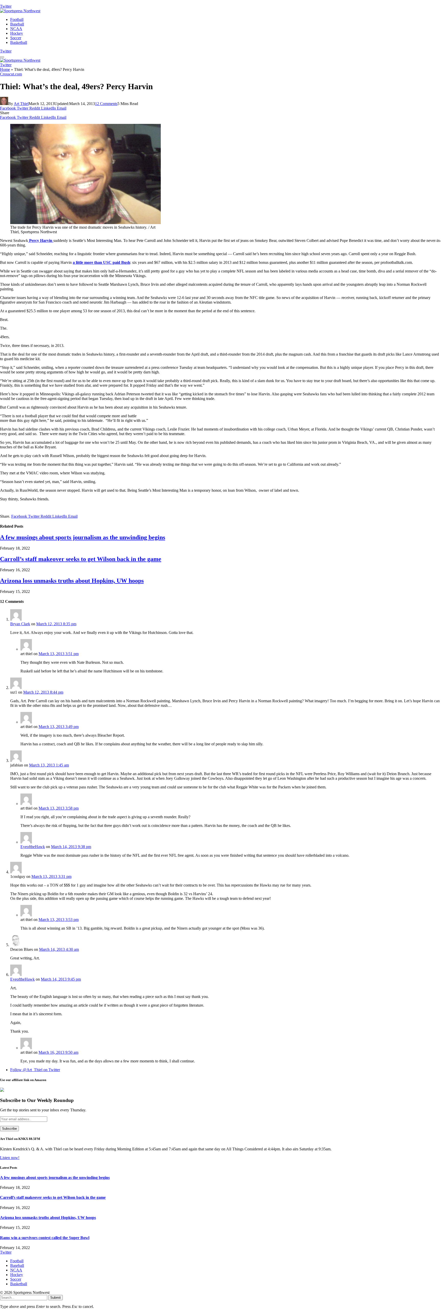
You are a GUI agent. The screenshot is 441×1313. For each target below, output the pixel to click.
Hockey (16, 33)
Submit (55, 1297)
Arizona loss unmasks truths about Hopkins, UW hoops (72, 580)
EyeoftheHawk (32, 846)
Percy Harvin (40, 240)
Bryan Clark (20, 624)
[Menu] (2, 57)
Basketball (18, 42)
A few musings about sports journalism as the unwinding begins (82, 537)
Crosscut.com (11, 74)
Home (5, 69)
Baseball (17, 24)
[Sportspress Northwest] (20, 11)
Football (16, 19)
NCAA (16, 29)
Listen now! (9, 1157)
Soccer (15, 38)
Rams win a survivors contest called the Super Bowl (44, 1238)
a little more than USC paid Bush (101, 262)
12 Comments (106, 103)
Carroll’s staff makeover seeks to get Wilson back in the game (80, 559)
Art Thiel (21, 103)
